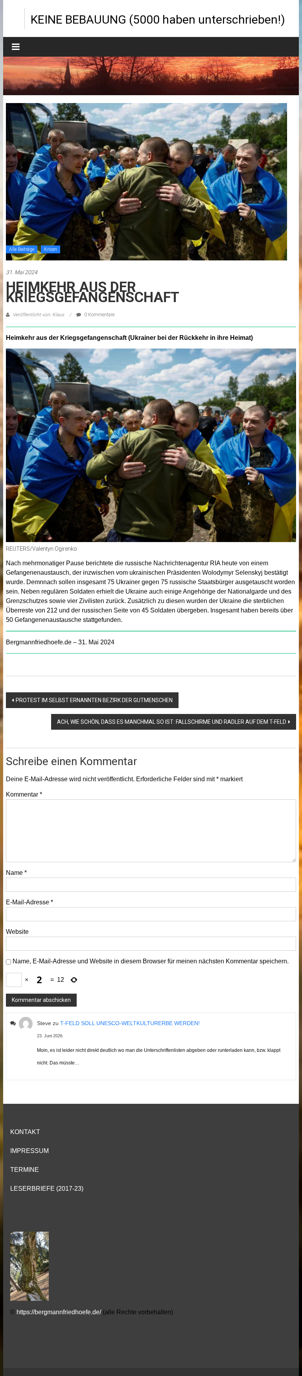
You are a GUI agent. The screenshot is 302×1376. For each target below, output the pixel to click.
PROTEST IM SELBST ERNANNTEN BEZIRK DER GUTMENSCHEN (94, 700)
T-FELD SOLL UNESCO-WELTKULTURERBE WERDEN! (130, 1023)
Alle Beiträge (21, 249)
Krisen (50, 249)
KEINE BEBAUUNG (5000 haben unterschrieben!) (158, 19)
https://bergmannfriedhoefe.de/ (59, 1312)
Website (17, 931)
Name (16, 872)
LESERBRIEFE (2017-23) (46, 1188)
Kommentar (24, 794)
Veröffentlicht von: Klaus (38, 314)
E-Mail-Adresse (29, 902)
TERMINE (24, 1169)
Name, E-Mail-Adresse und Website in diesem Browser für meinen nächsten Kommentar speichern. (151, 961)
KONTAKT (25, 1132)
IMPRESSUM (29, 1150)
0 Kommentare (98, 314)
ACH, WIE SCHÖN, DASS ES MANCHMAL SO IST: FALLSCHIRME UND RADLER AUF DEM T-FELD (171, 722)
